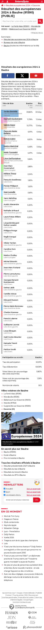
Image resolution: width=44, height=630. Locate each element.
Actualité (9, 489)
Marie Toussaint (11, 152)
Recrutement (33, 595)
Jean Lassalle (9, 192)
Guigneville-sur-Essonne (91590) (17, 406)
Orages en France (11, 519)
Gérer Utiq (38, 597)
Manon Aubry (9, 139)
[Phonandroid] (32, 627)
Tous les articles (18, 595)
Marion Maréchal (11, 146)
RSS (26, 595)
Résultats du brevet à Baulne (16, 472)
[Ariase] (11, 627)
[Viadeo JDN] (32, 622)
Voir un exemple (33, 489)
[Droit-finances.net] (32, 617)
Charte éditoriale (29, 593)
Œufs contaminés (11, 522)
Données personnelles (9, 597)
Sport (7, 492)
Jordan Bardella (10, 111)
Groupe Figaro (28, 600)
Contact (9, 595)
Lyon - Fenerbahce (12, 531)
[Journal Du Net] (11, 617)
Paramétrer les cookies (25, 597)
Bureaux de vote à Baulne (14, 42)
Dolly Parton (9, 534)
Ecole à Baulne (10, 455)
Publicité (39, 593)
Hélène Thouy (10, 173)
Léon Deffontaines (12, 158)
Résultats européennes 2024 (18, 5)
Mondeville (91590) (11, 397)
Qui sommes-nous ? (9, 593)
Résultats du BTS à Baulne (15, 475)
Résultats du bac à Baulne (14, 469)
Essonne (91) (9, 409)
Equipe (19, 593)
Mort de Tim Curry (11, 516)
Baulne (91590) (10, 452)
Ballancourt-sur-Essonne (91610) (22, 29)
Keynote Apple (10, 525)
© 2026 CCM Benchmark (22, 602)
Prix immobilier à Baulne (14, 458)
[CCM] (32, 612)
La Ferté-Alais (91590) (20, 26)
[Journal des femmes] (11, 612)
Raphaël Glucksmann (13, 119)
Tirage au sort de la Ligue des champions (21, 540)
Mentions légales (16, 600)
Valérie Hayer (9, 125)
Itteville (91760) (10, 403)
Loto (6, 543)
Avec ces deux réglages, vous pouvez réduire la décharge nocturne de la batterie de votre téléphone (23, 577)
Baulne (7, 46)
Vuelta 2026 (9, 537)
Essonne (36, 5)
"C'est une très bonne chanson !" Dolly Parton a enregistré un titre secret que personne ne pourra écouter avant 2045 (23, 550)
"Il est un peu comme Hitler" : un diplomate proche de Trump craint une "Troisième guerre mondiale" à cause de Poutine (22, 559)
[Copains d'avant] (11, 622)
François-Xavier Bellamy (10, 132)
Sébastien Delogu (11, 528)
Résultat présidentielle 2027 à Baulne (19, 466)
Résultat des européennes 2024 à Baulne (21, 39)
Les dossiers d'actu (13, 495)
